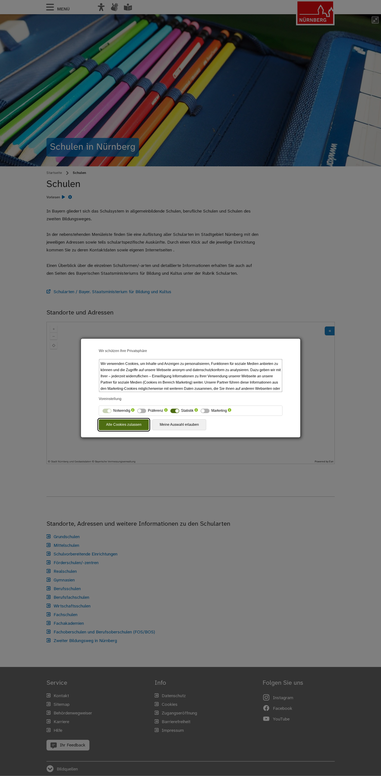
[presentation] (133, 411)
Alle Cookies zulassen (123, 424)
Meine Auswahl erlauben (179, 424)
